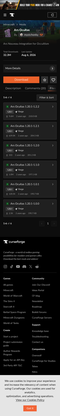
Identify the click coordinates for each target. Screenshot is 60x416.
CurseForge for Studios (44, 361)
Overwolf (37, 355)
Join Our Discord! (41, 285)
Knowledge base (40, 331)
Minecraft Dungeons (13, 318)
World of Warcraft (12, 296)
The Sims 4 (9, 301)
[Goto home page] (12, 15)
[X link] (31, 267)
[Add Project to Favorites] (44, 79)
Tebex (35, 366)
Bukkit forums (39, 312)
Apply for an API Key (13, 360)
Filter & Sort (47, 97)
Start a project (10, 337)
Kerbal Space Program (14, 312)
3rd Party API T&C (12, 365)
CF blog (36, 296)
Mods (22, 24)
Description (13, 88)
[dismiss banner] (55, 4)
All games (8, 285)
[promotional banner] (30, 5)
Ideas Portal (38, 290)
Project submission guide (12, 344)
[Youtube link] (18, 267)
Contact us (37, 342)
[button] (30, 111)
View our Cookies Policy (30, 400)
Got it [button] (30, 408)
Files (53, 88)
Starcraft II (8, 307)
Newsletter (37, 301)
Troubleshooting (40, 337)
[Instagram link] (5, 267)
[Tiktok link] (12, 267)
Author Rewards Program (11, 353)
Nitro (34, 372)
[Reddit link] (37, 267)
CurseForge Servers (42, 318)
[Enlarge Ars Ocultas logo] (7, 33)
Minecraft (9, 24)
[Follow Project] (53, 79)
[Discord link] (24, 267)
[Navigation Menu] (5, 15)
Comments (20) (35, 88)
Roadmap (37, 307)
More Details (12, 68)
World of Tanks (11, 323)
